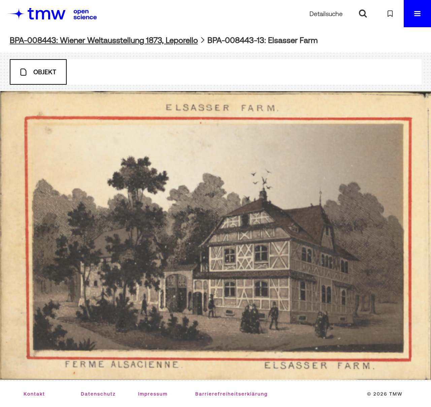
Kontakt (34, 394)
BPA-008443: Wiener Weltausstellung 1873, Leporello (104, 40)
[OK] (362, 13)
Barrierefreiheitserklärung (231, 394)
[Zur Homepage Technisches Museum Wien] (36, 13)
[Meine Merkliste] (390, 13)
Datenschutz (98, 394)
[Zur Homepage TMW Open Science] (85, 14)
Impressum (153, 394)
